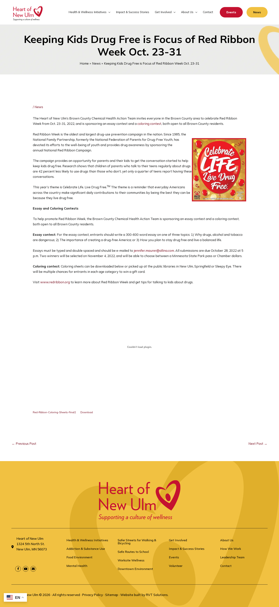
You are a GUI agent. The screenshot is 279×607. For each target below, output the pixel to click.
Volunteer (175, 566)
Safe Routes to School (133, 552)
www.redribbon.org (55, 282)
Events (174, 557)
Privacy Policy (92, 595)
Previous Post (24, 444)
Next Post (257, 444)
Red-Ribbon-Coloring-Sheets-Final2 (54, 412)
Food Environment (79, 557)
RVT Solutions (157, 595)
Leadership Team (232, 557)
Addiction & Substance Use (85, 549)
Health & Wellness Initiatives (87, 540)
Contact (226, 566)
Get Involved (178, 540)
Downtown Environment (135, 569)
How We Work (230, 549)
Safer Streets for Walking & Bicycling (137, 541)
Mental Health (76, 566)
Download (86, 412)
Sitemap (111, 595)
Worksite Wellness (131, 560)
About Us (226, 540)
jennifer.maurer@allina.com (154, 250)
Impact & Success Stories (186, 549)
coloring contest (149, 124)
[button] (108, 12)
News (39, 107)
